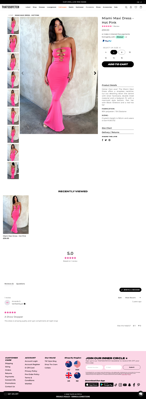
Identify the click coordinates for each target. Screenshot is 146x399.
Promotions (10, 383)
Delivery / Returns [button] (110, 132)
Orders (8, 370)
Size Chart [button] (107, 128)
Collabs (48, 368)
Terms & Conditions (80, 396)
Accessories (107, 7)
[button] (131, 6)
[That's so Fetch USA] (77, 364)
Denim (71, 7)
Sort (120, 298)
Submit (131, 367)
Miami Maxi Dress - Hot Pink (27, 15)
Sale (115, 7)
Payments (9, 377)
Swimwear (79, 7)
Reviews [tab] (9, 284)
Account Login (31, 361)
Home (10, 15)
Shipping (9, 363)
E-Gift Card (29, 368)
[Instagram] (120, 385)
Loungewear (51, 7)
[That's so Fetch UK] (68, 375)
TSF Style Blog (50, 361)
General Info (10, 380)
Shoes (98, 7)
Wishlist (28, 384)
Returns (8, 373)
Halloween (62, 7)
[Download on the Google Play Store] (106, 386)
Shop (35, 7)
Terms (129, 374)
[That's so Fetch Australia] (68, 364)
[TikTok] (115, 385)
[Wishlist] (136, 7)
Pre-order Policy (32, 374)
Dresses (42, 7)
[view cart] (141, 7)
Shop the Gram (51, 364)
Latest (28, 7)
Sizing (7, 367)
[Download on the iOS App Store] (92, 386)
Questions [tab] (20, 284)
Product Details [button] (109, 85)
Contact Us (10, 386)
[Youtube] (125, 385)
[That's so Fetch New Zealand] (77, 375)
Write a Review (132, 290)
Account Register (32, 364)
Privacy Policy (31, 371)
